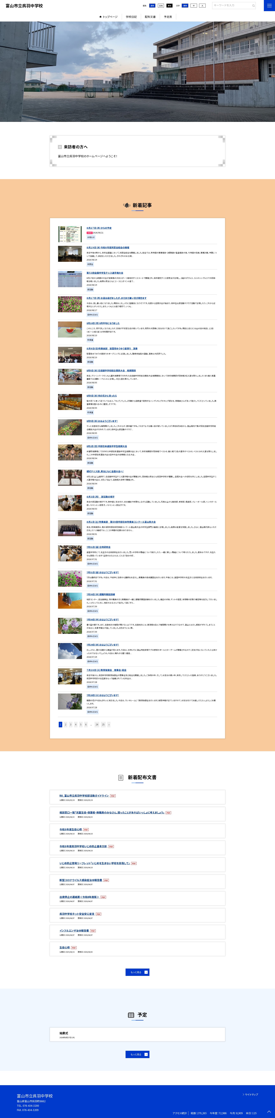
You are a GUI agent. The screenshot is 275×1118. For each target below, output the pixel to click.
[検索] (253, 5)
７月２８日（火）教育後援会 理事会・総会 (106, 670)
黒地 (169, 5)
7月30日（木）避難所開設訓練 (101, 594)
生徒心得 (65, 947)
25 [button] (103, 724)
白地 (161, 5)
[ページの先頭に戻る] (269, 1112)
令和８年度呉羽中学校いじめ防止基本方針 (84, 846)
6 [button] (86, 724)
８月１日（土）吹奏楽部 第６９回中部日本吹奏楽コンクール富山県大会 (121, 521)
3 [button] (70, 724)
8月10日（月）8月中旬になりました (103, 323)
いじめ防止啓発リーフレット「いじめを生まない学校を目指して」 (95, 863)
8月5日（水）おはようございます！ (102, 421)
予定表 (168, 17)
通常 (152, 5)
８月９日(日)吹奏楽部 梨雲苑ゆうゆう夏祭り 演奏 (112, 348)
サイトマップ (251, 1094)
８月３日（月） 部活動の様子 (101, 496)
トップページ (110, 17)
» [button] (108, 724)
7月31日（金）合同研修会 (98, 547)
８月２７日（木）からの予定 (99, 227)
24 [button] (97, 724)
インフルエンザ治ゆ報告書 (74, 930)
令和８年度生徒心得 (71, 829)
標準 (185, 5)
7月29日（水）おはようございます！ (103, 644)
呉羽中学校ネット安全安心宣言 (77, 914)
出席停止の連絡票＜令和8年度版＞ (80, 897)
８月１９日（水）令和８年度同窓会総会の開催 (108, 247)
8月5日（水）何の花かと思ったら (102, 395)
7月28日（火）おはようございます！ (103, 695)
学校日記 (131, 17)
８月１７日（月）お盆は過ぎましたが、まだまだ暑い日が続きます (117, 298)
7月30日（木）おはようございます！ (103, 619)
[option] (137, 72)
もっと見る (136, 972)
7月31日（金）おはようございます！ (103, 572)
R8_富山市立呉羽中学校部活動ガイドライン (84, 795)
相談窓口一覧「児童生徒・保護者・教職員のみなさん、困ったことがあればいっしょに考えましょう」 (112, 812)
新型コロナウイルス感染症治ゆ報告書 (81, 880)
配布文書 (150, 17)
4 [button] (75, 724)
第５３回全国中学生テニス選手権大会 (105, 272)
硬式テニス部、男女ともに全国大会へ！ (105, 471)
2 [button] (65, 724)
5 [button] (80, 724)
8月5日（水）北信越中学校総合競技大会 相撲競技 (111, 370)
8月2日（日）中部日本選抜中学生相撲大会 (107, 446)
